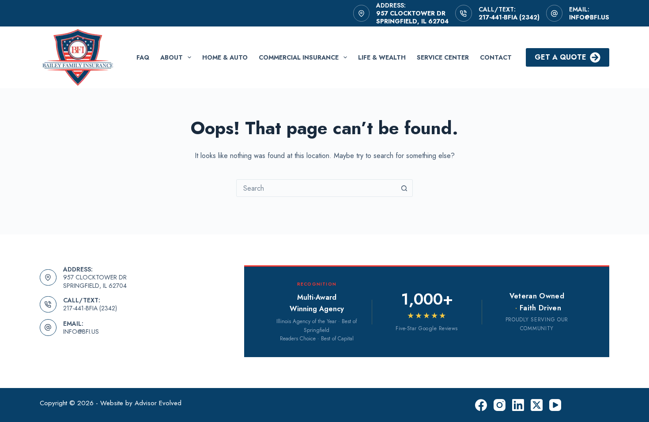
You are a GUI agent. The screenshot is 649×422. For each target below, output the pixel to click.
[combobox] (316, 188)
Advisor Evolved (158, 403)
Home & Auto (225, 57)
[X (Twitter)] (537, 405)
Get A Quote (560, 57)
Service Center (443, 57)
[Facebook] (481, 405)
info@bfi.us (589, 17)
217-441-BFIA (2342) (509, 17)
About (171, 57)
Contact (496, 57)
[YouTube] (555, 405)
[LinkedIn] (518, 405)
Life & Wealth (382, 57)
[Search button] (404, 188)
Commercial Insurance (299, 57)
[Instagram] (500, 405)
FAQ (142, 57)
